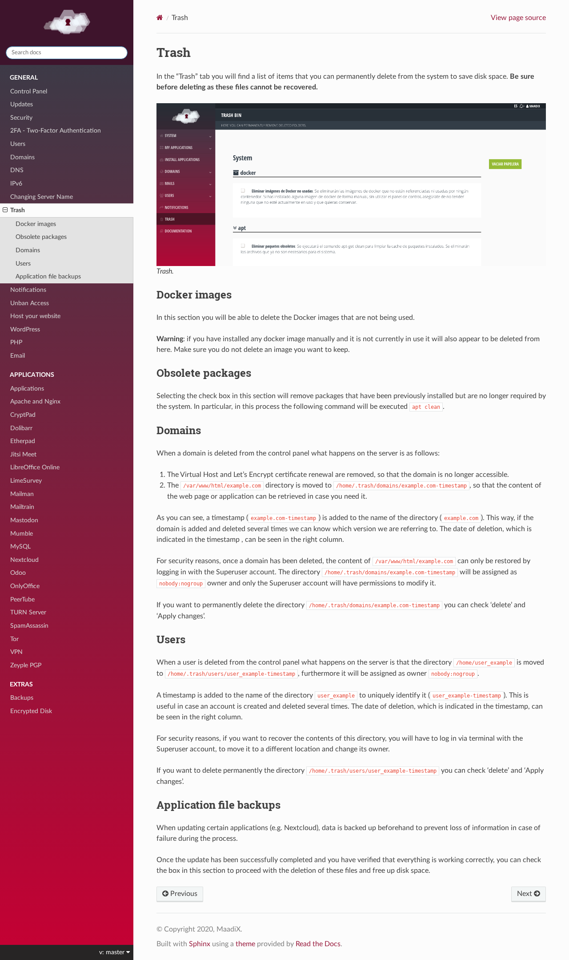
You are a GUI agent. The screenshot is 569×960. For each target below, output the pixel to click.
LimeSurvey (26, 480)
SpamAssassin (29, 625)
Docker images (36, 224)
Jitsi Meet (23, 454)
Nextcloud (24, 560)
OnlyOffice (25, 586)
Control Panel (28, 91)
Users (17, 144)
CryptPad (23, 414)
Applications (27, 388)
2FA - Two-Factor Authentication (55, 130)
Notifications (28, 289)
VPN (16, 652)
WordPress (25, 329)
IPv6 (16, 183)
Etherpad (22, 441)
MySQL (20, 546)
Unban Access (29, 303)
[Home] (159, 17)
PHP (16, 342)
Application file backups (48, 276)
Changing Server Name (41, 197)
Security (21, 117)
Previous (182, 893)
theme (245, 944)
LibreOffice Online (35, 467)
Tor (14, 639)
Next (525, 893)
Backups (21, 697)
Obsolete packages (41, 237)
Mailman (22, 494)
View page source (518, 17)
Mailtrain (22, 507)
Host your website (35, 316)
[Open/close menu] (5, 210)
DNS (17, 170)
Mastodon (24, 520)
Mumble (21, 533)
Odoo (18, 572)
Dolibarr (21, 428)
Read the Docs (318, 944)
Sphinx (199, 944)
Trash (17, 210)
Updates (21, 104)
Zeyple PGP (25, 665)
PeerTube (22, 599)
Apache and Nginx (35, 401)
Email (17, 355)
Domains (22, 157)
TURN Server (28, 612)
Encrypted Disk (31, 711)
